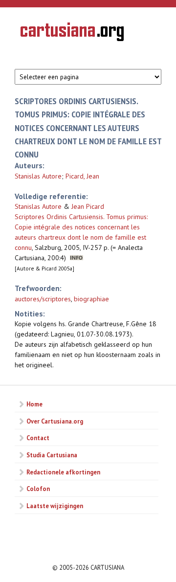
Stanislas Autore (38, 176)
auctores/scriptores (43, 298)
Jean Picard (87, 206)
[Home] (72, 33)
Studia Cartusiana (51, 455)
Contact (37, 438)
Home (34, 404)
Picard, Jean (82, 176)
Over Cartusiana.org (54, 421)
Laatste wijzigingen (54, 506)
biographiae (91, 298)
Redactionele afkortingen (63, 472)
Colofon (38, 488)
